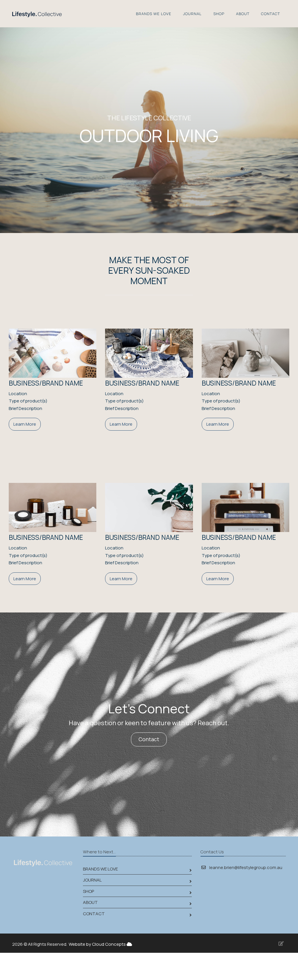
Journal (192, 13)
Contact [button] (149, 739)
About (242, 13)
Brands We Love (153, 13)
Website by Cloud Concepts (98, 944)
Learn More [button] (24, 424)
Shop (218, 13)
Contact (270, 13)
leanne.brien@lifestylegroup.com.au (245, 867)
